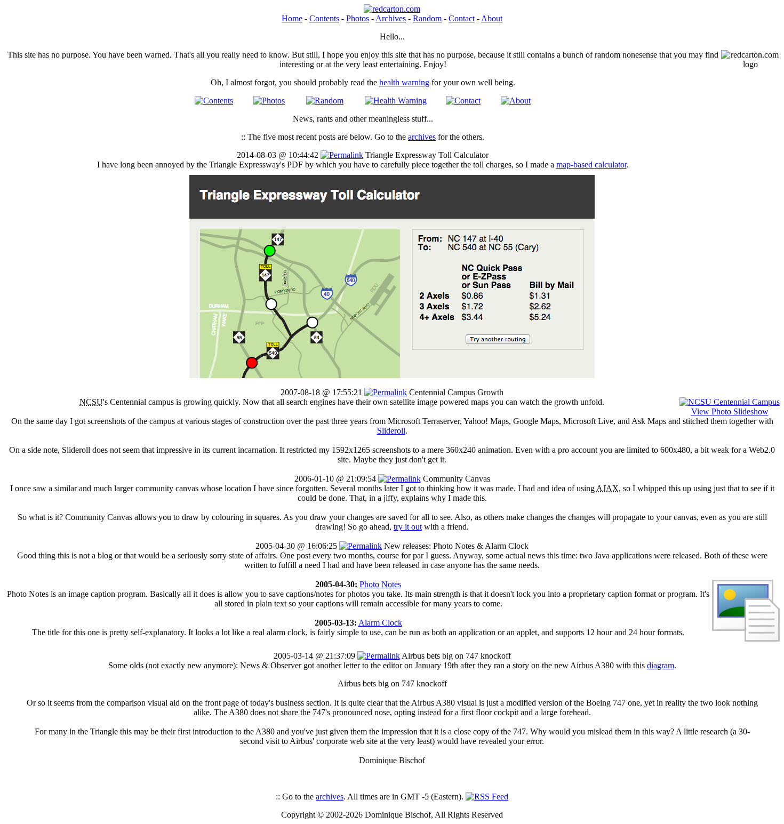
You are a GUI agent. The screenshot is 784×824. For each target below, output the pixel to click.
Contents (324, 18)
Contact (462, 18)
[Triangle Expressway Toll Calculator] (392, 375)
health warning (404, 82)
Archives (390, 18)
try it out (408, 526)
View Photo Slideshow (730, 411)
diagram (660, 665)
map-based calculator (591, 164)
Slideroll (391, 430)
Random (427, 18)
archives (422, 136)
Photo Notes (380, 584)
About (491, 18)
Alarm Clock (380, 622)
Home (292, 18)
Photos (357, 18)
